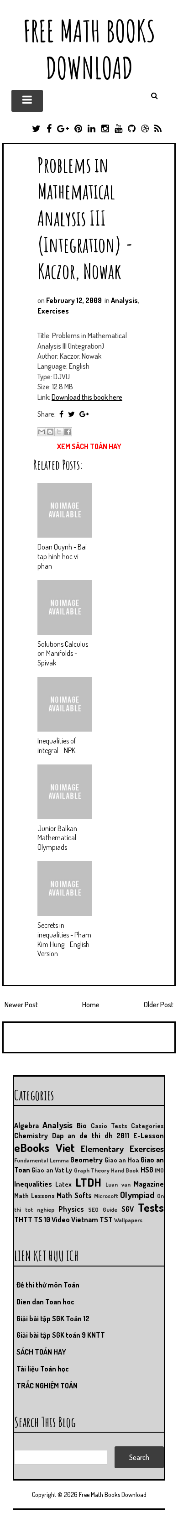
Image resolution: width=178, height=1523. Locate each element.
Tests (151, 1207)
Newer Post (21, 1004)
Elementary (102, 1148)
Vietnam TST (92, 1219)
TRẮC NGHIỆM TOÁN (47, 1385)
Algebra (26, 1125)
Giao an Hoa (122, 1160)
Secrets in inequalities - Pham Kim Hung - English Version (64, 939)
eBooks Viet (44, 1147)
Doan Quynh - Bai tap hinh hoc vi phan (62, 556)
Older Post (158, 1004)
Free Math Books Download (89, 49)
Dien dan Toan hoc (45, 1301)
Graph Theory (92, 1170)
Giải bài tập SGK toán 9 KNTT (60, 1335)
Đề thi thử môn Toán (47, 1284)
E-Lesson (148, 1135)
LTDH (88, 1182)
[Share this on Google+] (84, 414)
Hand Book (125, 1170)
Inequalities (33, 1183)
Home (90, 1004)
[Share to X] (58, 431)
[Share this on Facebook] (61, 414)
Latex (63, 1184)
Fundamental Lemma (41, 1160)
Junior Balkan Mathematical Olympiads (57, 838)
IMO (159, 1170)
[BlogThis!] (50, 431)
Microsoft (106, 1195)
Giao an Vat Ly (51, 1170)
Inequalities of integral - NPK (56, 745)
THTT (23, 1219)
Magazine (149, 1183)
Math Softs (74, 1195)
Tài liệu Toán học (42, 1368)
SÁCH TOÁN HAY (41, 1351)
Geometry (86, 1159)
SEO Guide (102, 1209)
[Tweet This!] (71, 414)
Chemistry (31, 1135)
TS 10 (42, 1219)
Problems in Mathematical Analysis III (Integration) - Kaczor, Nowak (85, 218)
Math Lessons (34, 1195)
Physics (71, 1209)
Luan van (117, 1184)
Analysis (124, 300)
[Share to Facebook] (67, 431)
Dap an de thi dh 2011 (91, 1135)
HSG (147, 1169)
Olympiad (137, 1194)
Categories (147, 1125)
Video (61, 1219)
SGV (127, 1209)
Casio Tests (109, 1125)
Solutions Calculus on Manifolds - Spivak (62, 653)
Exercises (53, 310)
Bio (82, 1125)
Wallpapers (128, 1220)
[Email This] (41, 431)
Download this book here (87, 397)
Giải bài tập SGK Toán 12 (52, 1318)
